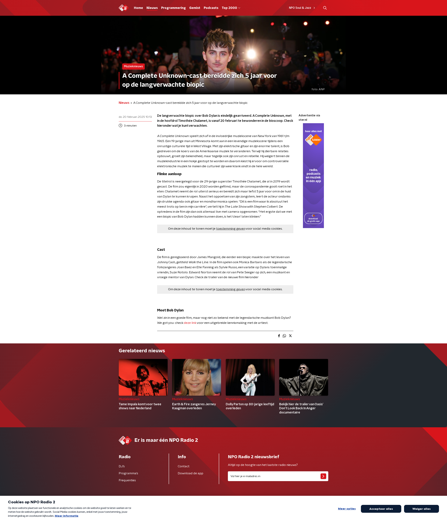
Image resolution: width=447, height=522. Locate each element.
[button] (324, 8)
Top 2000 (229, 8)
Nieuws (152, 8)
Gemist (194, 8)
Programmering (173, 8)
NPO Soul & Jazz (300, 7)
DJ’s (122, 466)
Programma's (128, 473)
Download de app (190, 473)
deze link (190, 323)
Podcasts (211, 8)
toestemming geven (230, 228)
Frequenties (127, 480)
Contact (183, 466)
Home (138, 8)
